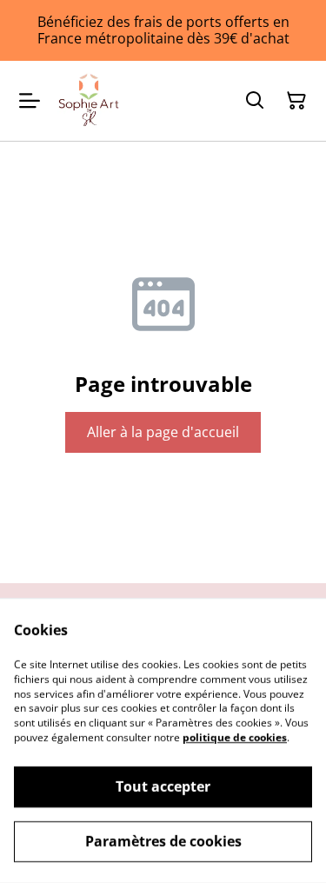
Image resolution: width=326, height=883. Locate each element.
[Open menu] (29, 101)
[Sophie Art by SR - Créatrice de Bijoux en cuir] (88, 101)
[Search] (255, 101)
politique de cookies (235, 737)
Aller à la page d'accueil (163, 432)
